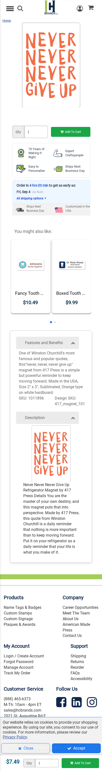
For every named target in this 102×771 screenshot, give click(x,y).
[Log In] (82, 8)
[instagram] (92, 703)
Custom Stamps (18, 613)
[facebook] (62, 703)
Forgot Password (18, 661)
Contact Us (72, 635)
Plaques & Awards (19, 624)
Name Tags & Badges (22, 607)
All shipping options (32, 198)
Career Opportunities (80, 607)
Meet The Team (76, 613)
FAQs (75, 673)
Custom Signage (18, 618)
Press (67, 630)
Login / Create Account (24, 656)
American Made (76, 624)
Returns (77, 661)
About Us (70, 618)
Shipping (78, 656)
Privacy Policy (15, 737)
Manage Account (18, 667)
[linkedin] (77, 703)
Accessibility (81, 678)
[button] (51, 322)
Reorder (77, 667)
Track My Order (17, 673)
